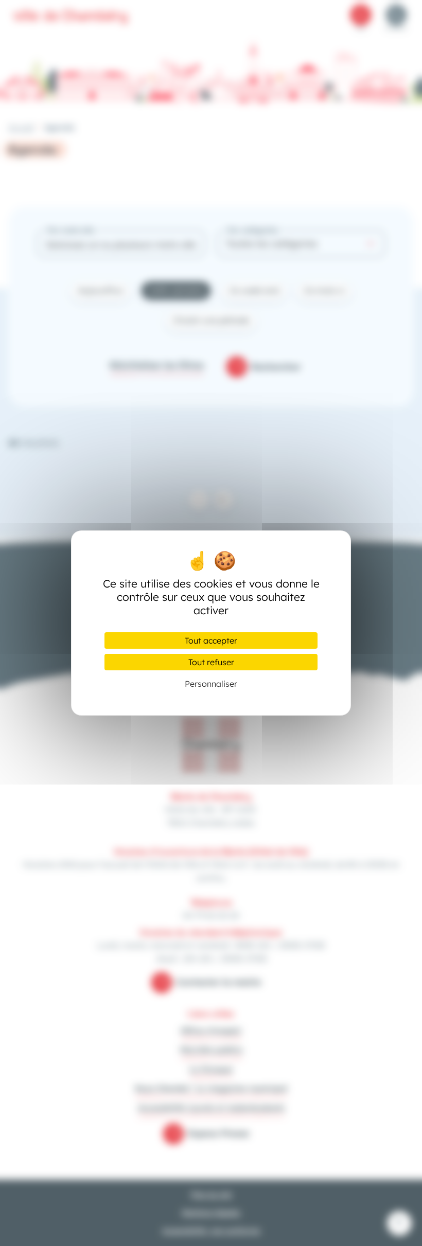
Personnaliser (211, 684)
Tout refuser (211, 662)
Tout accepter (211, 640)
